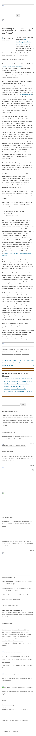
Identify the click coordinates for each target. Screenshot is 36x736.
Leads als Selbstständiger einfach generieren (17, 394)
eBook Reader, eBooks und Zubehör (16, 674)
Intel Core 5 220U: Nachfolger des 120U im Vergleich (16, 656)
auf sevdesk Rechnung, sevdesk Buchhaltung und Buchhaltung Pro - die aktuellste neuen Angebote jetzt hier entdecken (18, 458)
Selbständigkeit (20, 354)
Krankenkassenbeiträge (8, 354)
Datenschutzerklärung (28, 423)
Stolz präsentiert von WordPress (10, 731)
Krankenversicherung (26, 94)
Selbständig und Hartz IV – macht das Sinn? (16, 384)
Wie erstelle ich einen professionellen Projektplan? (15, 632)
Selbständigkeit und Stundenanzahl (14, 386)
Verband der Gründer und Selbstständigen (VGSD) (18, 391)
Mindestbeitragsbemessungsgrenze (12, 66)
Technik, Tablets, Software (14, 652)
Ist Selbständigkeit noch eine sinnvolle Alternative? (23, 42)
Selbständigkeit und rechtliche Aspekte (15, 389)
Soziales (26, 354)
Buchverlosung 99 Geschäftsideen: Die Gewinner (18, 378)
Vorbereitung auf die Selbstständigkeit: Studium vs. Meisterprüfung (10, 362)
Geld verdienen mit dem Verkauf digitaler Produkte (26, 362)
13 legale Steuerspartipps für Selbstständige (15, 594)
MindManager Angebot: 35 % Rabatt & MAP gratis (15, 630)
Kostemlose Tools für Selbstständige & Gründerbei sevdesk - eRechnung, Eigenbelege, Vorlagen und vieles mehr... (17, 524)
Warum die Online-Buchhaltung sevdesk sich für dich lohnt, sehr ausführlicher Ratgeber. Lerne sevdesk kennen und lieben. (17, 543)
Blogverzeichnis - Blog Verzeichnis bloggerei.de (15, 720)
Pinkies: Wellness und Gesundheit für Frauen (19, 687)
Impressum (5, 707)
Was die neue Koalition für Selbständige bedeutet (18, 381)
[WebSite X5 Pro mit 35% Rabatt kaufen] (14, 445)
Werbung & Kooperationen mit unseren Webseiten (15, 709)
